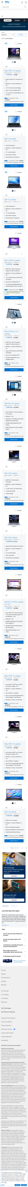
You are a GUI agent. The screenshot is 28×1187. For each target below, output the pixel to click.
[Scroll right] (26, 20)
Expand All (5, 906)
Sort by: (3, 32)
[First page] (3, 848)
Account (3, 970)
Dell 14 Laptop (10, 139)
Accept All (24, 1185)
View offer (6, 294)
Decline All (17, 1185)
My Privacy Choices (6, 1029)
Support (3, 974)
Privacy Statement (6, 1025)
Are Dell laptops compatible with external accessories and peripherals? (13, 945)
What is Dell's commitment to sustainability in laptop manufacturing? (12, 951)
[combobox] (14, 7)
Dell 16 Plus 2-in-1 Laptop (11, 332)
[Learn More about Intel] (7, 960)
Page (12, 848)
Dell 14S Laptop (10, 538)
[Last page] (26, 848)
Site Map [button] (3, 981)
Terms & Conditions (6, 1022)
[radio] (12, 62)
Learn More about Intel (18, 961)
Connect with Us (5, 977)
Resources (4, 1002)
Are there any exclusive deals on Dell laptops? (12, 940)
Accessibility (4, 1040)
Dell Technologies (6, 1008)
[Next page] (22, 848)
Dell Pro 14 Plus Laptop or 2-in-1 (13, 603)
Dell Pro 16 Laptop (11, 403)
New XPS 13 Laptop (12, 71)
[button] (22, 2)
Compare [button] (19, 43)
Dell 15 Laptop (10, 200)
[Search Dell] (25, 7)
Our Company (5, 994)
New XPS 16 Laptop (12, 676)
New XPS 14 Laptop (12, 744)
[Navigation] (2, 2)
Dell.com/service (15, 1077)
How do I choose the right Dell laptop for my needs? (13, 934)
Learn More (14, 876)
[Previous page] (7, 848)
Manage (3, 1185)
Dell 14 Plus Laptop (12, 260)
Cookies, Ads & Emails (7, 1033)
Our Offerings (5, 991)
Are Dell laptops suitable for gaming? (12, 956)
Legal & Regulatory (6, 1036)
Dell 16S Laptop (10, 473)
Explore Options (14, 105)
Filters (21, 34)
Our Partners (4, 998)
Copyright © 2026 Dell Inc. (8, 1018)
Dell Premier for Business (8, 1012)
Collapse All (14, 906)
